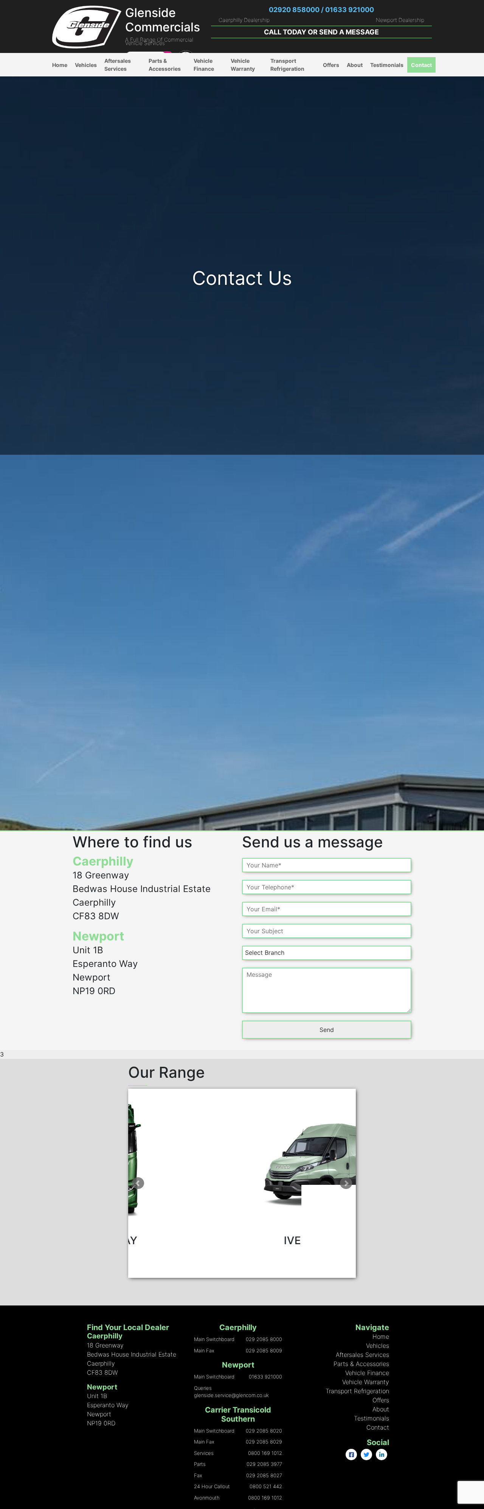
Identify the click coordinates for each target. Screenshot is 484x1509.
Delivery (159, 84)
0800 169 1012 (265, 1453)
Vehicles (86, 65)
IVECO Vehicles (95, 80)
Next (346, 1183)
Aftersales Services (117, 65)
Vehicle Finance (204, 65)
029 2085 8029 (264, 1442)
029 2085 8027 (264, 1475)
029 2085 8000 (264, 1339)
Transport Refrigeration (287, 65)
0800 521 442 (266, 1486)
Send (327, 1029)
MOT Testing (120, 99)
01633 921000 (265, 1377)
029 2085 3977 (264, 1464)
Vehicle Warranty (243, 65)
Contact (421, 65)
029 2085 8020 (264, 1431)
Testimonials (386, 65)
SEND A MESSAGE (349, 32)
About (355, 65)
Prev (138, 1183)
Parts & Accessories (165, 65)
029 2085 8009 (264, 1350)
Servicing (116, 115)
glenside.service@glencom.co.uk (231, 1395)
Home (59, 65)
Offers (331, 65)
